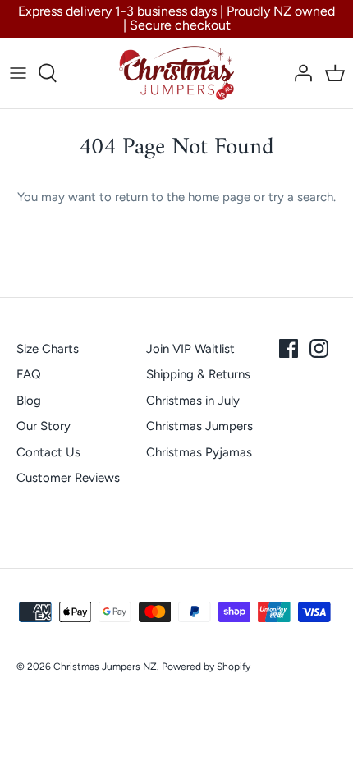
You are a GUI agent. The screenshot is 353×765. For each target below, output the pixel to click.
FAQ (28, 374)
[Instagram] (318, 348)
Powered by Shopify (206, 666)
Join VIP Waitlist (190, 348)
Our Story (43, 426)
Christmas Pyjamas (199, 452)
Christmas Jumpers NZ (105, 666)
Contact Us (48, 452)
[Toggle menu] (18, 73)
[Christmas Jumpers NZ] (176, 73)
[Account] (299, 73)
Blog (28, 400)
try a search (300, 197)
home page (219, 197)
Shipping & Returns (198, 374)
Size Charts (47, 348)
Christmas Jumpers (199, 426)
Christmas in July (193, 400)
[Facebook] (288, 348)
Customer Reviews (68, 477)
